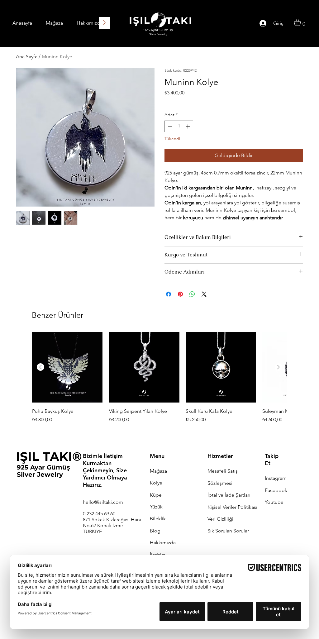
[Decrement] (169, 126)
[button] (301, 22)
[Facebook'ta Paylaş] (168, 294)
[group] (159, 381)
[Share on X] (204, 294)
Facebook (276, 490)
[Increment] (188, 126)
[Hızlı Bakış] (67, 367)
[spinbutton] (178, 126)
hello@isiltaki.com (103, 502)
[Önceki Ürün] (40, 367)
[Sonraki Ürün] (278, 367)
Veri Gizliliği (220, 519)
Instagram (276, 478)
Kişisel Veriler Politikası (232, 507)
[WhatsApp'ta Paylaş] (192, 294)
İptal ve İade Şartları (228, 495)
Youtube (274, 502)
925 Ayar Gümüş (43, 467)
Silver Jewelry (40, 474)
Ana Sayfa (26, 57)
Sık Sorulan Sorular (228, 531)
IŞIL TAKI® (49, 456)
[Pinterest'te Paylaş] (180, 294)
